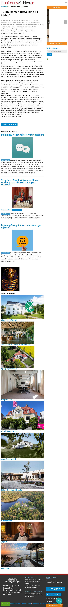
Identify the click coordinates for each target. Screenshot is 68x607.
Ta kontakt (5, 604)
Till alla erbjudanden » (56, 43)
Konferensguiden (50, 581)
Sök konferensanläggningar (13, 603)
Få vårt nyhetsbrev (53, 48)
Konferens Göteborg (46, 603)
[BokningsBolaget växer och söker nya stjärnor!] (22, 240)
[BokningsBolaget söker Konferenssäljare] (22, 147)
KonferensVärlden (50, 582)
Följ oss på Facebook (54, 594)
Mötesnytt (4, 6)
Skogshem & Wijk (6, 210)
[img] (57, 25)
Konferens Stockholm (26, 603)
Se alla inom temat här (9, 124)
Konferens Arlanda (36, 603)
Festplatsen (59, 582)
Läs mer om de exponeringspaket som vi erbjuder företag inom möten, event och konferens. (34, 594)
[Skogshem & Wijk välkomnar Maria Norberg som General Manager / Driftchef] (22, 197)
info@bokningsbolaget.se (34, 585)
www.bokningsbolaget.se (31, 587)
